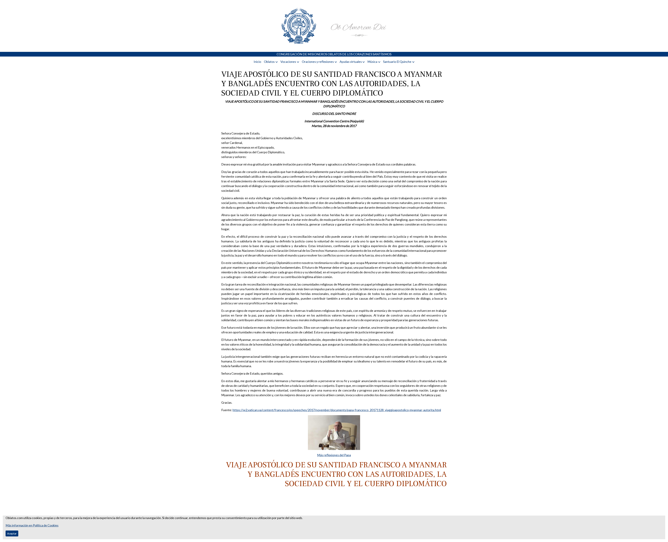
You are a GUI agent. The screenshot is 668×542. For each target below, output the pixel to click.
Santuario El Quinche (397, 62)
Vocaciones (288, 62)
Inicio (257, 62)
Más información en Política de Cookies (32, 525)
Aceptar (12, 533)
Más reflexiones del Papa (334, 455)
